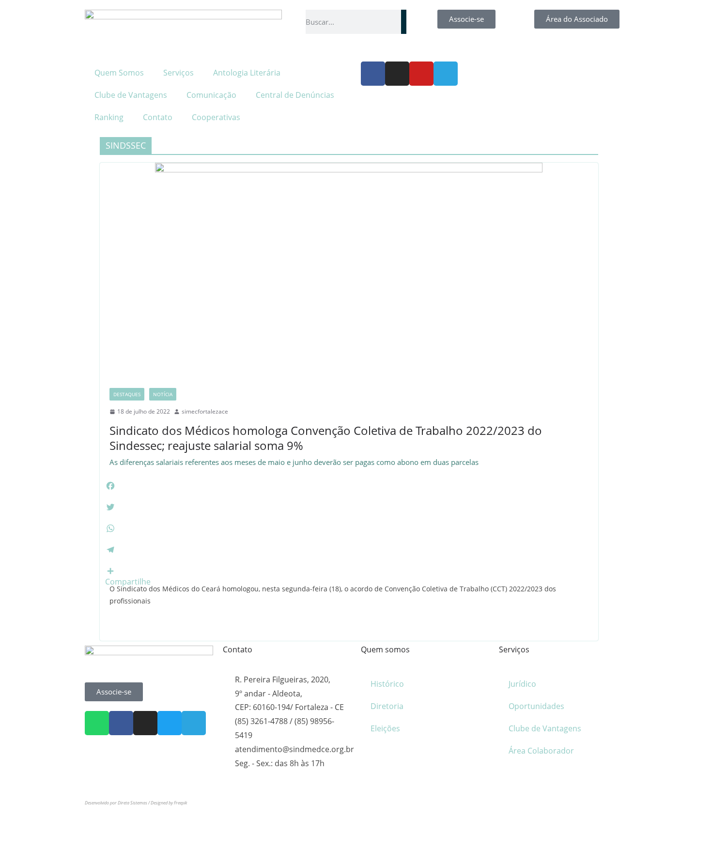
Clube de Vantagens (130, 95)
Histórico (387, 684)
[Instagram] (397, 74)
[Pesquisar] (403, 22)
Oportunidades (536, 706)
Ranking (109, 117)
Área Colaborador (541, 750)
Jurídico (522, 684)
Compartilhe (128, 581)
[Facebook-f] (373, 74)
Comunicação (211, 95)
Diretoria (387, 706)
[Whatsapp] (97, 723)
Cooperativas (216, 117)
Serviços (178, 72)
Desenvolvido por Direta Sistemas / (118, 803)
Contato (157, 117)
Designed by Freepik (169, 803)
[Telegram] (445, 74)
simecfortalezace (205, 411)
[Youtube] (421, 74)
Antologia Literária (246, 72)
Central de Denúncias (295, 95)
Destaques (126, 394)
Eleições (385, 728)
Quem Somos (119, 72)
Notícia (162, 394)
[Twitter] (169, 723)
